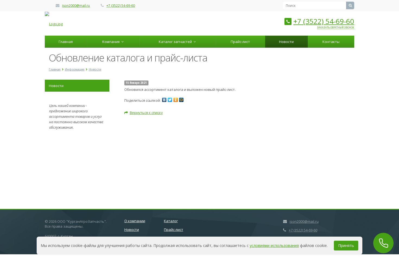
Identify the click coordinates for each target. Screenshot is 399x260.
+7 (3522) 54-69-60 (120, 5)
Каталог (171, 220)
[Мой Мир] (181, 100)
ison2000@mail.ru (76, 5)
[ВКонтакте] (164, 100)
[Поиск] (350, 5)
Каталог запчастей (176, 41)
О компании (134, 220)
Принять (346, 245)
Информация (74, 69)
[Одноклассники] (175, 100)
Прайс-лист (240, 41)
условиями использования (274, 245)
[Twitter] (170, 100)
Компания (111, 41)
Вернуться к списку (146, 112)
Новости (286, 41)
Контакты (331, 41)
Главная (66, 41)
